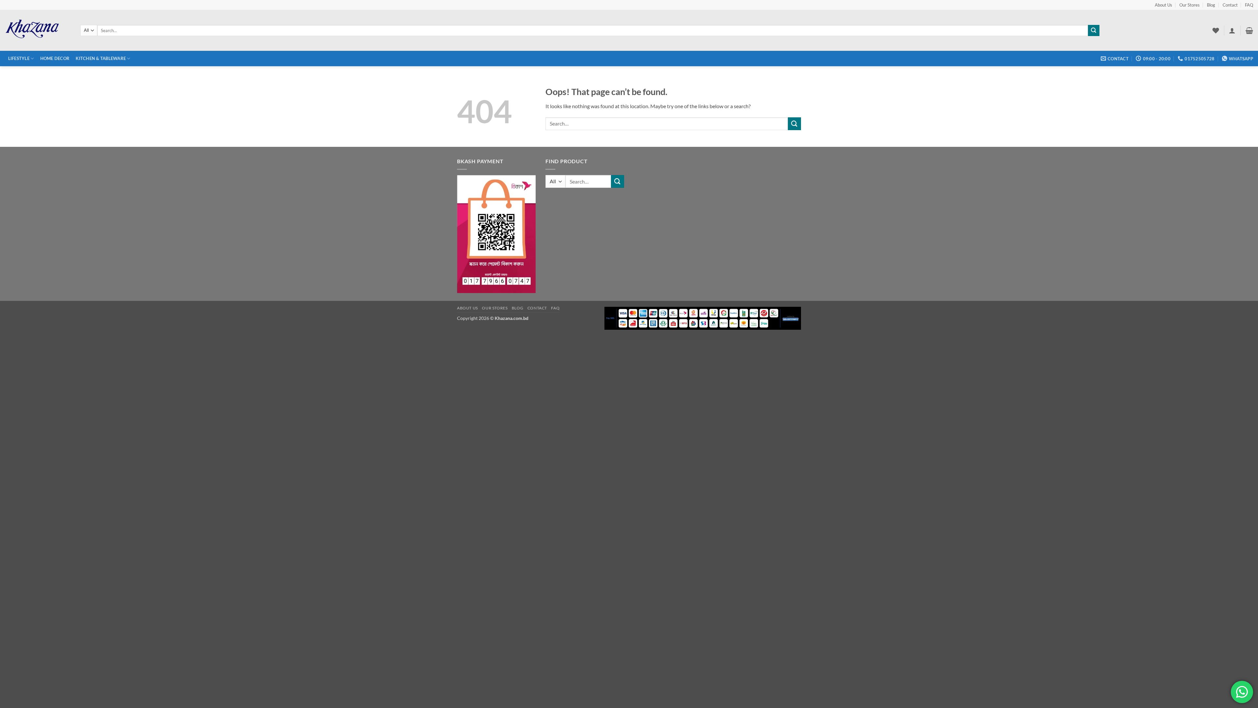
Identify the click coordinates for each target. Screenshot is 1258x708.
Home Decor (55, 58)
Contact (1230, 5)
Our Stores (1189, 5)
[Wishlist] (1215, 30)
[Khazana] (37, 30)
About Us (1163, 5)
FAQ (1249, 5)
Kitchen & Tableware (101, 58)
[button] (1232, 30)
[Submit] (1093, 30)
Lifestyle (18, 58)
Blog (1211, 5)
